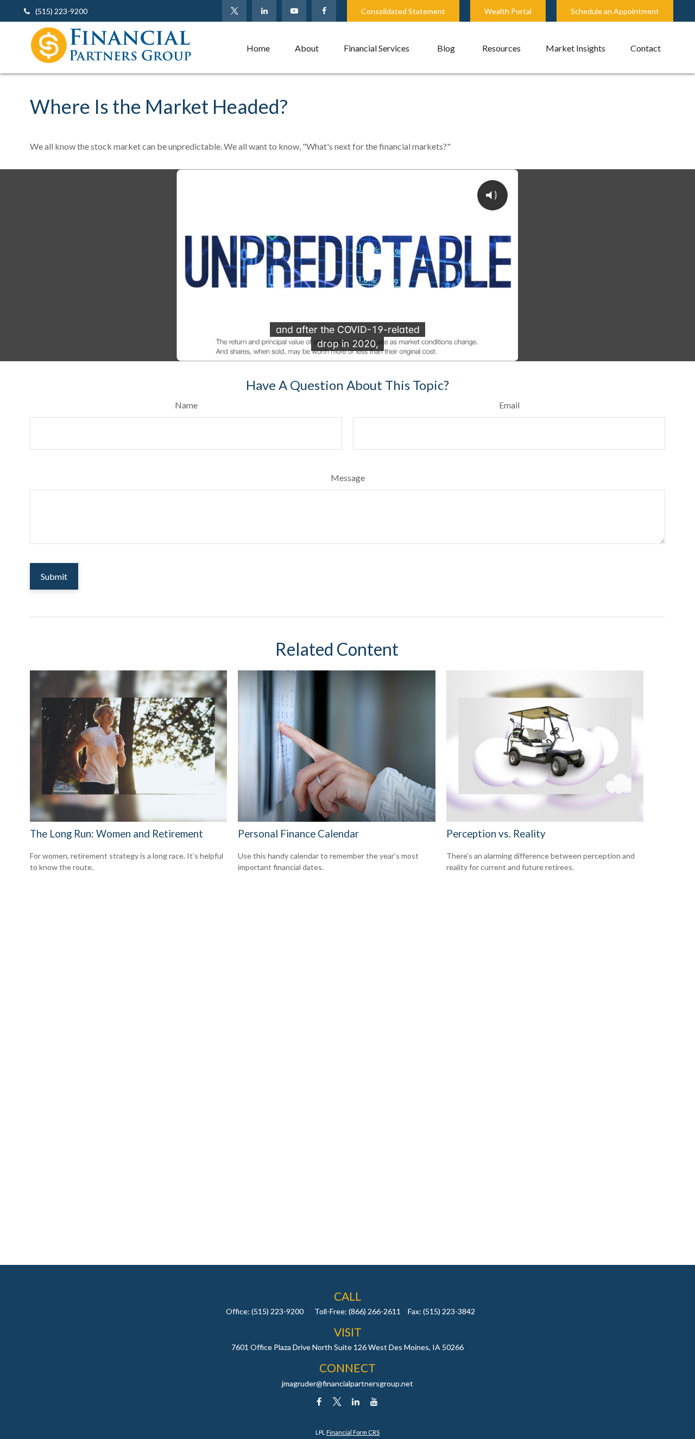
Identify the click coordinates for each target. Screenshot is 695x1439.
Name (186, 405)
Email (509, 405)
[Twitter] (234, 11)
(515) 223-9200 (61, 11)
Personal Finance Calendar (298, 834)
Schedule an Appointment (615, 11)
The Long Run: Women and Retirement (116, 834)
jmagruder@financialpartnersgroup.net (347, 1383)
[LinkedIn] (264, 11)
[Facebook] (324, 11)
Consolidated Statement (403, 11)
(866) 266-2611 (375, 1311)
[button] (258, 47)
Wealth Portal (508, 11)
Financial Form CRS (353, 1432)
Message (348, 477)
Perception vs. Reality (496, 834)
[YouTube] (294, 11)
